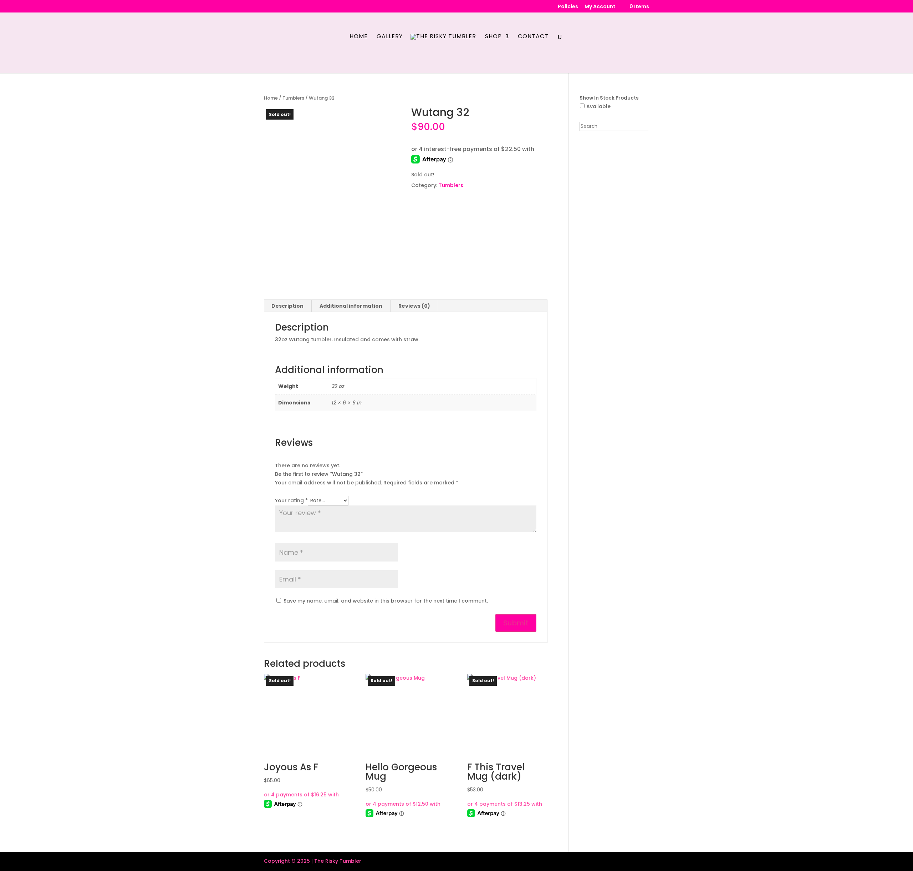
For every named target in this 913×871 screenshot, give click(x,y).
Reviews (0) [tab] (414, 305)
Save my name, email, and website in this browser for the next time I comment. (386, 600)
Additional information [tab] (351, 305)
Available (598, 106)
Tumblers (293, 98)
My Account (600, 7)
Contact (533, 37)
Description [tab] (287, 305)
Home (359, 37)
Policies (568, 7)
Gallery (390, 37)
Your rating (291, 500)
